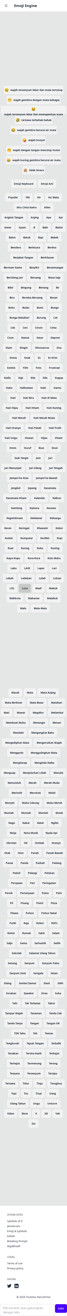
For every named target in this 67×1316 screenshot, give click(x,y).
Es (39, 357)
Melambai (57, 712)
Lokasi (57, 578)
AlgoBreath (14, 1246)
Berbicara (34, 247)
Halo (43, 387)
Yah (57, 1113)
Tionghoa (56, 1083)
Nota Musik (31, 833)
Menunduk (14, 782)
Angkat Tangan (13, 217)
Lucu (25, 588)
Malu (23, 608)
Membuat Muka (16, 722)
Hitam (59, 438)
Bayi (40, 237)
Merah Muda (51, 782)
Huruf (27, 448)
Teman (49, 1033)
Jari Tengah (56, 468)
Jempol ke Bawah (46, 478)
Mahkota (15, 598)
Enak (27, 357)
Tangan (34, 1023)
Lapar (41, 568)
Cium (10, 337)
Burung (41, 317)
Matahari (56, 702)
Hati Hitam (32, 407)
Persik (9, 893)
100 (27, 197)
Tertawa (10, 1083)
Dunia (13, 357)
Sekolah (17, 953)
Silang (7, 983)
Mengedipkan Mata (17, 742)
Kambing (16, 508)
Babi (45, 227)
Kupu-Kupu (13, 558)
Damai (25, 337)
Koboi (59, 528)
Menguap (9, 772)
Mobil (51, 792)
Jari (50, 458)
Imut (55, 448)
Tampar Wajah (14, 1013)
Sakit (41, 933)
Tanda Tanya (15, 1023)
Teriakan (13, 1053)
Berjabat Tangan (23, 257)
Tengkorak (12, 1043)
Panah (35, 853)
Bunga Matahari (19, 317)
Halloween (26, 387)
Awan (7, 227)
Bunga (55, 307)
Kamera (34, 508)
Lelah (42, 578)
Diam (9, 347)
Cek (13, 327)
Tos (26, 1093)
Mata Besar (37, 702)
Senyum (29, 963)
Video (10, 1113)
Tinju (40, 1083)
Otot (21, 853)
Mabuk (53, 588)
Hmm (12, 448)
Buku (11, 307)
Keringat (24, 528)
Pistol (39, 903)
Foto (38, 367)
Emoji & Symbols (17, 1231)
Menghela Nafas (44, 762)
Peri (32, 883)
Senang (12, 963)
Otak (7, 853)
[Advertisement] (33, 47)
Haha (9, 387)
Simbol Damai (27, 983)
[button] (6, 5)
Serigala (38, 973)
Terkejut (54, 1053)
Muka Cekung (30, 802)
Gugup (59, 377)
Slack (47, 983)
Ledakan (26, 578)
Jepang (32, 488)
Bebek (54, 237)
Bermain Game (13, 267)
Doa (59, 347)
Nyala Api (51, 833)
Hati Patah (34, 428)
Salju (10, 943)
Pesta (45, 893)
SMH (60, 983)
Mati (6, 712)
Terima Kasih (34, 1053)
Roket (11, 933)
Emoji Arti (47, 183)
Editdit (11, 1236)
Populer (13, 197)
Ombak (39, 843)
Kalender (39, 498)
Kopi (59, 538)
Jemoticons (13, 1226)
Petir (59, 893)
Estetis (11, 367)
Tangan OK (53, 1023)
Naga (11, 823)
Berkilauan (47, 257)
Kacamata (50, 488)
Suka (58, 993)
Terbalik (56, 1043)
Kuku (40, 548)
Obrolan (11, 843)
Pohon (30, 913)
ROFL (54, 923)
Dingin (24, 347)
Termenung (34, 1063)
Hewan (29, 438)
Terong (53, 1063)
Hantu (57, 387)
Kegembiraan (14, 518)
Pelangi (32, 873)
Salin (61, 1308)
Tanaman (36, 1013)
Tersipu (52, 1073)
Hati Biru (28, 397)
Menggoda (16, 752)
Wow (25, 1113)
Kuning (55, 548)
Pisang (25, 903)
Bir (57, 287)
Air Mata (53, 197)
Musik (59, 813)
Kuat (10, 548)
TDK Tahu (20, 1033)
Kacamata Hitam (16, 498)
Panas (9, 863)
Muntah (9, 813)
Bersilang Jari (15, 277)
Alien (47, 207)
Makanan (33, 598)
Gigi (20, 377)
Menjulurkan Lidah (34, 772)
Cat (55, 317)
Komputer (26, 538)
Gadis (7, 377)
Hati (13, 397)
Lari (54, 568)
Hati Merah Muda (44, 418)
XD (46, 1113)
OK (26, 843)
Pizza (54, 903)
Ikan (41, 448)
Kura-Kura (34, 558)
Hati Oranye (13, 428)
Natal (40, 823)
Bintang (43, 287)
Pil (11, 903)
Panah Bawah (54, 853)
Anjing (35, 217)
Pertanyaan (27, 893)
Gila (33, 377)
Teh (35, 1033)
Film (25, 367)
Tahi (14, 1003)
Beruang (35, 277)
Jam (38, 458)
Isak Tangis (21, 458)
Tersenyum (34, 1073)
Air (39, 197)
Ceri (25, 327)
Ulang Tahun (18, 1103)
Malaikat (52, 598)
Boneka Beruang (32, 297)
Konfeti (44, 538)
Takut (51, 1003)
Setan (54, 973)
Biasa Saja (54, 277)
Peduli (16, 873)
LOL (12, 588)
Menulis (58, 772)
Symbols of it (15, 1221)
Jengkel (15, 488)
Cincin (39, 327)
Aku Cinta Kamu (27, 207)
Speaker (29, 993)
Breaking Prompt (17, 1241)
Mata (30, 692)
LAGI (27, 568)
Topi (13, 1093)
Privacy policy (15, 1268)
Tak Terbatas (32, 1003)
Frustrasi (54, 367)
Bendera (16, 247)
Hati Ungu (11, 438)
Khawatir (42, 528)
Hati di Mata (49, 397)
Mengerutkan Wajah (49, 742)
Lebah (9, 578)
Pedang (56, 863)
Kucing (25, 548)
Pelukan (49, 873)
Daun (40, 337)
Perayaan (17, 883)
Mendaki (18, 732)
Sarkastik (40, 943)
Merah (32, 782)
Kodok (9, 538)
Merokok (35, 792)
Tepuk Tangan (35, 1043)
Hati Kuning (54, 407)
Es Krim (52, 357)
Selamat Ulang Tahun (42, 953)
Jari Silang (35, 468)
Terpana (15, 1073)
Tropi (39, 1093)
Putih (12, 923)
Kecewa (51, 508)
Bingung (26, 287)
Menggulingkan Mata (44, 752)
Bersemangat (55, 267)
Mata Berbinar (13, 702)
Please (14, 913)
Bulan (25, 307)
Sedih (57, 943)
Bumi (40, 307)
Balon (12, 237)
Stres (44, 993)
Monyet (9, 802)
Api (61, 217)
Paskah (40, 863)
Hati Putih (55, 428)
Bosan (54, 297)
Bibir (10, 287)
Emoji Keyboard (23, 183)
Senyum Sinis (17, 973)
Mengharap (20, 762)
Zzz (34, 1123)
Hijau (44, 438)
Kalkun (57, 498)
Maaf (38, 588)
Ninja (13, 833)
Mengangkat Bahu (42, 732)
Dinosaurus (42, 347)
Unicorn (52, 1103)
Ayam (22, 227)
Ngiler (55, 823)
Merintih (17, 792)
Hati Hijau (12, 407)
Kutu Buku (54, 558)
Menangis (39, 722)
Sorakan (11, 993)
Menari (57, 722)
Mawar (21, 712)
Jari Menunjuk (13, 468)
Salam (56, 933)
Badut (59, 227)
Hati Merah (19, 418)
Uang (52, 1093)
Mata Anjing (48, 692)
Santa (23, 943)
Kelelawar (36, 518)
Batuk (27, 237)
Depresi (55, 337)
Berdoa (52, 247)
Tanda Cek (55, 1013)
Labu (14, 568)
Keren (7, 528)
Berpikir (34, 267)
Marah (15, 692)
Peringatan (49, 883)
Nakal (25, 823)
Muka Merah (54, 802)
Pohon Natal (49, 913)
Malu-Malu (40, 608)
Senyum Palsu (50, 963)
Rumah (26, 933)
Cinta (53, 327)
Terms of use (15, 1263)
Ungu (36, 1103)
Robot (40, 923)
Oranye (56, 843)
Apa (48, 217)
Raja (26, 923)
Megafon (38, 712)
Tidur (26, 1083)
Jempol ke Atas (19, 478)
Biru (12, 297)
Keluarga (55, 518)
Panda (24, 863)
